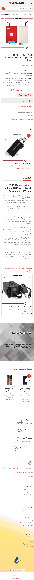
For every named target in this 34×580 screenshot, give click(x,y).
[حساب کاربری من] (2, 3)
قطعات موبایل (26, 166)
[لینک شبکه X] (20, 573)
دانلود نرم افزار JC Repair (26, 524)
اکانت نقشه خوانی (28, 503)
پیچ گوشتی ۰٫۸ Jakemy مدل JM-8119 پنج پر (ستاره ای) (9, 393)
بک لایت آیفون (9, 83)
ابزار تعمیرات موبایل (14, 313)
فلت (21, 166)
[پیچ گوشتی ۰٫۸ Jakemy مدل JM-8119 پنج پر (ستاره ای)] (9, 383)
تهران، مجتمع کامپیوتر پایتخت (21, 476)
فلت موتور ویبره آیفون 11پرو (22, 163)
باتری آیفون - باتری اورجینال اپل (25, 398)
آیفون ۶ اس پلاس (17, 81)
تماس (15, 260)
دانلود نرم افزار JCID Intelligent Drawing (28, 521)
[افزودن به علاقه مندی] (5, 139)
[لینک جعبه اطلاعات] (25, 425)
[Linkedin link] (13, 573)
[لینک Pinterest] (17, 573)
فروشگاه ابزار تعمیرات (22, 472)
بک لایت (30, 83)
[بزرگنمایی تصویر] (29, 45)
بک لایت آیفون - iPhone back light (10, 14)
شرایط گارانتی (30, 550)
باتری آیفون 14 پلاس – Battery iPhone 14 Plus (25, 393)
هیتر (8, 313)
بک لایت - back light (21, 83)
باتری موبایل (30, 496)
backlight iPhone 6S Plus (19, 78)
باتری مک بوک (29, 500)
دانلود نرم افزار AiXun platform (27, 517)
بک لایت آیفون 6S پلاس (13, 85)
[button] (5, 135)
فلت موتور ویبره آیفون (14, 166)
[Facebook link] (23, 573)
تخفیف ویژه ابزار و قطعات (27, 547)
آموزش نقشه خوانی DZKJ (26, 526)
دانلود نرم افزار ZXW (28, 514)
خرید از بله (25, 101)
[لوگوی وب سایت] (17, 3)
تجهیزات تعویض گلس (26, 14)
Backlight (8, 78)
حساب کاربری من (29, 552)
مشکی (23, 65)
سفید (27, 65)
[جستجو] (3, 8)
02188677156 (26, 480)
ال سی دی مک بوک (28, 498)
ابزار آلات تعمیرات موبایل (26, 313)
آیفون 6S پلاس (7, 81)
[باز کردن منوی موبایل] (32, 3)
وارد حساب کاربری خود (13, 356)
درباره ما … (30, 545)
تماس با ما (30, 543)
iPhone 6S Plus (28, 81)
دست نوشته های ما (28, 540)
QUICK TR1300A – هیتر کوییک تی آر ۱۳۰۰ (20, 310)
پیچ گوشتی (7, 401)
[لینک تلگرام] (10, 573)
